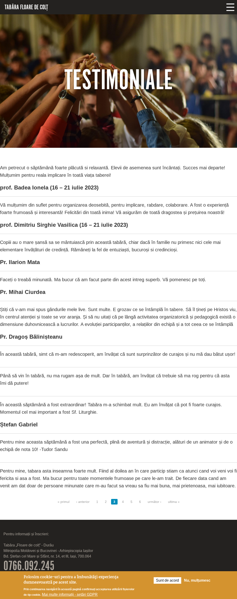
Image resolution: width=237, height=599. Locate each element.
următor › (154, 502)
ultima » (174, 502)
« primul (63, 502)
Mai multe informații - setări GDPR (70, 594)
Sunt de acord (167, 580)
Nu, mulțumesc (197, 580)
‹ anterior (83, 502)
